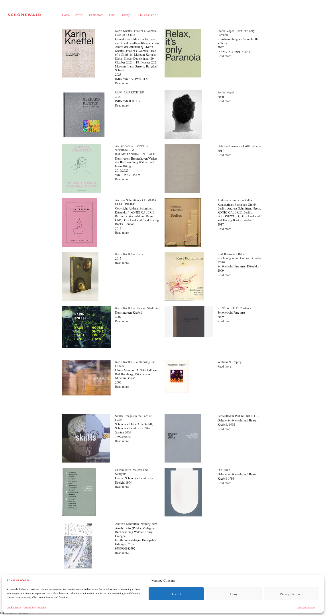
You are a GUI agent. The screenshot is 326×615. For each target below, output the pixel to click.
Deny (234, 594)
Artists (79, 15)
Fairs (112, 15)
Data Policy (30, 607)
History (125, 15)
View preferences (292, 594)
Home (66, 15)
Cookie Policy (14, 607)
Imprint (42, 607)
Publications (147, 15)
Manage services (306, 607)
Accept (176, 594)
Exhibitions (96, 15)
